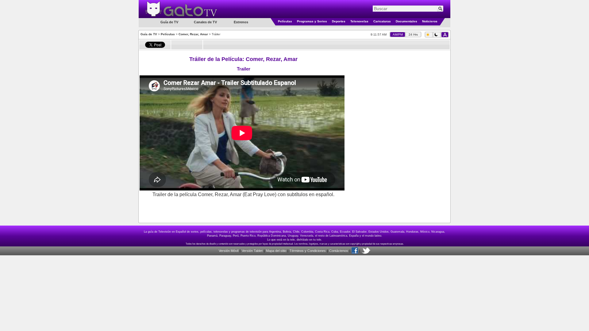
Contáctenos (338, 251)
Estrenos (241, 22)
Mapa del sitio (276, 251)
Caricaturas (382, 21)
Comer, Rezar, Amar (193, 34)
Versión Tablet (252, 251)
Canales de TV (205, 22)
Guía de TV (149, 34)
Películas (285, 21)
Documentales (406, 21)
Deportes (338, 21)
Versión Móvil (228, 251)
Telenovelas (359, 21)
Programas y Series (312, 21)
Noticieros (429, 21)
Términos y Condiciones (308, 251)
